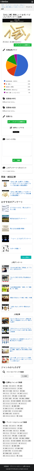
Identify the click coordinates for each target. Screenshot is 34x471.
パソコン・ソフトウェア (11, 403)
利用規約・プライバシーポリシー (13, 466)
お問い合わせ (26, 466)
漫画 (23, 391)
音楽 (21, 388)
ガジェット (23, 403)
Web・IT (7, 406)
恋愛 (21, 386)
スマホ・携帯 (27, 401)
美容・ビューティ (9, 408)
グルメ (14, 393)
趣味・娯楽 (20, 408)
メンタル (7, 401)
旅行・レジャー (23, 393)
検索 (25, 376)
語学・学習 (8, 411)
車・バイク (8, 396)
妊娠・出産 (22, 396)
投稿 (18, 160)
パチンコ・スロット (10, 416)
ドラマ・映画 (8, 391)
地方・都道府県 (17, 401)
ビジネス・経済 (17, 411)
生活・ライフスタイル (10, 388)
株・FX (17, 413)
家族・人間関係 (25, 398)
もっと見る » (25, 257)
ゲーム (7, 393)
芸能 (6, 386)
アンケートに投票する (23, 45)
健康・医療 (16, 406)
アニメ (17, 391)
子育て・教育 (8, 398)
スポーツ (13, 386)
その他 (20, 416)
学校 (16, 398)
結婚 (16, 396)
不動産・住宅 (8, 413)
